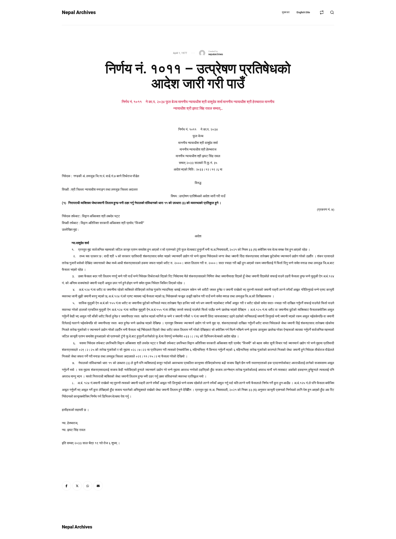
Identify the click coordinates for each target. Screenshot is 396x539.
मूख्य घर (286, 12)
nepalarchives (215, 54)
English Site (303, 12)
